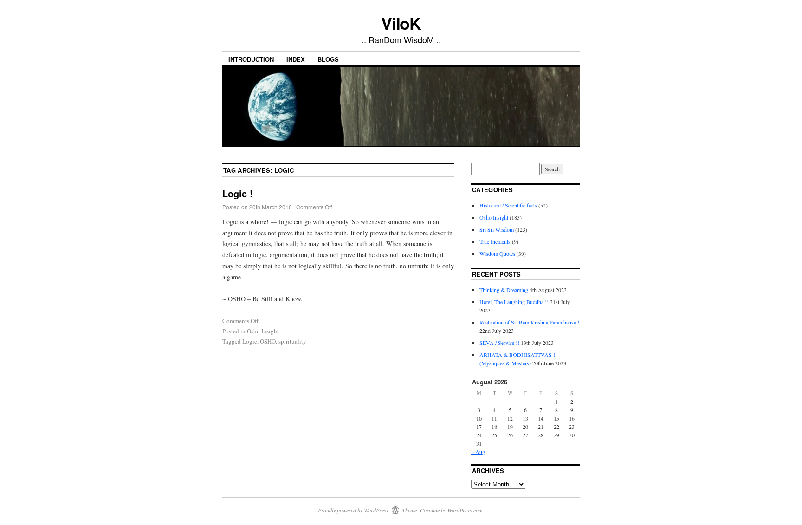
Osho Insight (263, 331)
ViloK (401, 23)
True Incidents (495, 241)
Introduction (251, 59)
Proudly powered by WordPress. (354, 510)
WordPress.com (465, 510)
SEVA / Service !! (499, 342)
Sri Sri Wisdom (496, 229)
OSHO (268, 341)
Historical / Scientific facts (508, 205)
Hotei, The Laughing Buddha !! (514, 301)
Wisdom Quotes (497, 253)
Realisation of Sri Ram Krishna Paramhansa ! (529, 322)
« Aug (478, 451)
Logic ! (237, 193)
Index (295, 59)
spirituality (292, 341)
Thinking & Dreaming (503, 289)
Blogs (328, 59)
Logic (249, 341)
